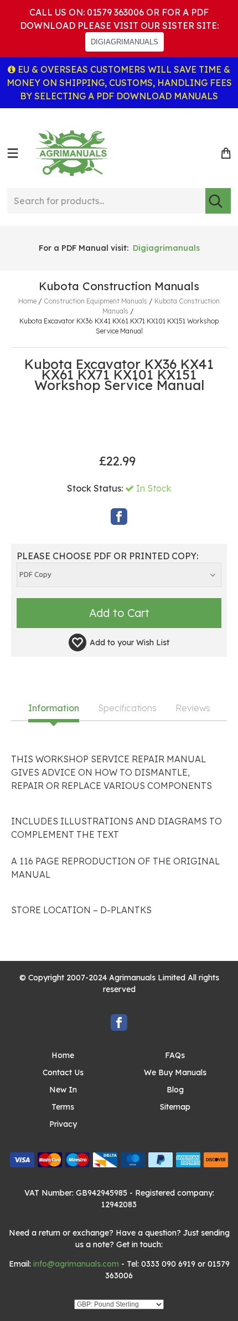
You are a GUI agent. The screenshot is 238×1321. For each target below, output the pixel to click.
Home (62, 1055)
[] (218, 201)
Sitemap (175, 1107)
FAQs (175, 1055)
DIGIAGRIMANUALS (124, 42)
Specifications (127, 708)
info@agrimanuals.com (76, 1264)
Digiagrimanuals (166, 248)
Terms (62, 1107)
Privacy (63, 1124)
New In (63, 1090)
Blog (175, 1090)
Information (53, 708)
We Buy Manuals (175, 1072)
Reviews (192, 708)
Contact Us (63, 1072)
